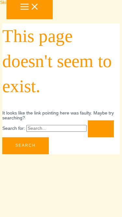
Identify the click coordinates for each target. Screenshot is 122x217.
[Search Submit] (101, 128)
